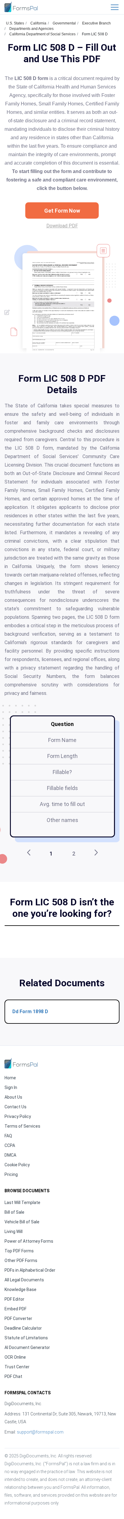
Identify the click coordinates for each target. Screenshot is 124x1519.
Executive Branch (96, 23)
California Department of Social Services (42, 34)
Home (10, 1077)
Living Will (14, 1231)
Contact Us (15, 1106)
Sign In (11, 1087)
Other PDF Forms (21, 1260)
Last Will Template (22, 1202)
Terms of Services (22, 1126)
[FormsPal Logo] (21, 7)
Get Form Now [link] (62, 210)
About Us (13, 1097)
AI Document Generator (27, 1347)
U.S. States (15, 23)
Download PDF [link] (62, 226)
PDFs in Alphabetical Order (30, 1270)
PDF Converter (18, 1318)
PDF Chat (13, 1376)
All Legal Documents (24, 1279)
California (38, 23)
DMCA (10, 1155)
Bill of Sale (14, 1212)
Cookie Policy (17, 1164)
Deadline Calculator (23, 1328)
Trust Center (17, 1366)
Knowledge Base (20, 1289)
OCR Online (15, 1357)
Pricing (11, 1174)
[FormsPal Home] (21, 1063)
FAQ (8, 1135)
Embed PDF (15, 1308)
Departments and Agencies (31, 29)
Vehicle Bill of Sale (22, 1221)
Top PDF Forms (19, 1250)
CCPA (10, 1145)
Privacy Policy (18, 1116)
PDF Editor (14, 1299)
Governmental (64, 23)
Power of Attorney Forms (29, 1241)
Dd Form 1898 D (30, 1011)
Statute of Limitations (26, 1337)
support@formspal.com (40, 1432)
